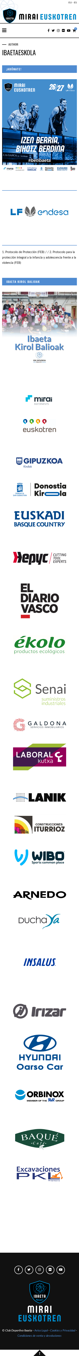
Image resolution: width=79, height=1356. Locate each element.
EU (70, 2)
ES (75, 2)
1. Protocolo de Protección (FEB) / (24, 252)
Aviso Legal (41, 1330)
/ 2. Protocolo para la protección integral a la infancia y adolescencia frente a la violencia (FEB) (39, 257)
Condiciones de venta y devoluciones (39, 1335)
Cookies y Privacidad (62, 1330)
